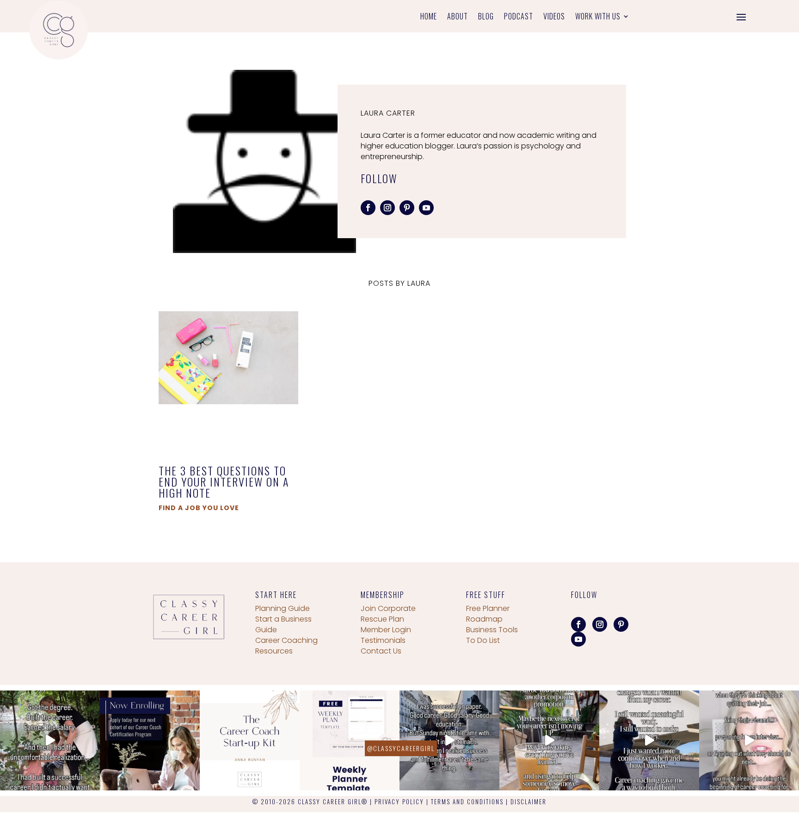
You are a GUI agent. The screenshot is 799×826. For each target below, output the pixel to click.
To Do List (483, 640)
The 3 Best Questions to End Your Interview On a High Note (224, 481)
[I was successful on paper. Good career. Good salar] (449, 740)
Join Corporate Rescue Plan (388, 613)
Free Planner (488, 608)
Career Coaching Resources (286, 645)
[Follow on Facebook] (368, 207)
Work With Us (598, 17)
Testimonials (383, 640)
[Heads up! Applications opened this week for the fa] (150, 740)
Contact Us (381, 651)
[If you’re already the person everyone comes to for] (749, 740)
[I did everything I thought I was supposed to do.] (50, 740)
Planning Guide (282, 608)
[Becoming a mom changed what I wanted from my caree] (649, 740)
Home (428, 17)
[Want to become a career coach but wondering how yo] (250, 740)
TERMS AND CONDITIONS (467, 801)
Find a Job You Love (199, 507)
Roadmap (484, 619)
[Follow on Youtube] (426, 207)
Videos (554, 17)
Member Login (386, 629)
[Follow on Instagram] (387, 207)
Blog (486, 17)
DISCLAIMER (528, 801)
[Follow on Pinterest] (407, 207)
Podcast (518, 17)
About (457, 17)
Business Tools (492, 629)
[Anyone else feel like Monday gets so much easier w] (350, 740)
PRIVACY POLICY (399, 801)
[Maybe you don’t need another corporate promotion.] (549, 740)
